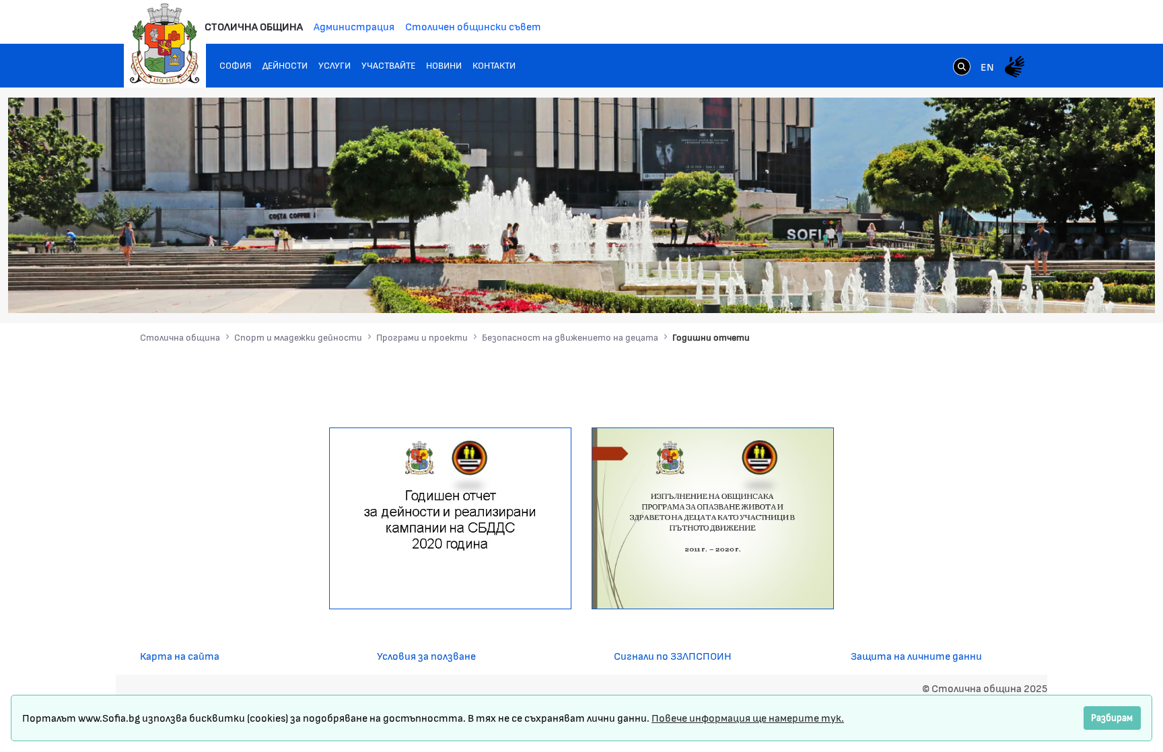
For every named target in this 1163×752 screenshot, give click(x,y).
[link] (961, 68)
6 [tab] (1077, 287)
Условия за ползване (426, 655)
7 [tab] (1091, 287)
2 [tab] (1023, 287)
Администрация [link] (354, 26)
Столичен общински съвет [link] (473, 26)
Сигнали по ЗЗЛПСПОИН (673, 655)
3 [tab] (1037, 287)
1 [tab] (1010, 287)
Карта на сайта (179, 655)
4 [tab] (1050, 287)
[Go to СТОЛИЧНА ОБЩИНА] (164, 44)
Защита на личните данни (916, 655)
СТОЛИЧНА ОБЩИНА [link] (254, 26)
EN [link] (987, 66)
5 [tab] (1064, 287)
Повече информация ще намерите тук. (747, 717)
